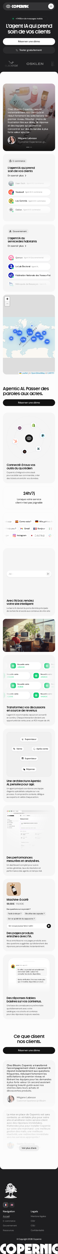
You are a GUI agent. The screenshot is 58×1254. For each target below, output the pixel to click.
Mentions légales (38, 1216)
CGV (33, 1221)
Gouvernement (10, 1225)
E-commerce (9, 1221)
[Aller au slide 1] (26, 147)
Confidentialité (37, 1230)
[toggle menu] (51, 6)
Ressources (8, 1230)
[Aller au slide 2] (29, 147)
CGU (33, 1225)
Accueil (6, 1216)
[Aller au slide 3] (31, 147)
